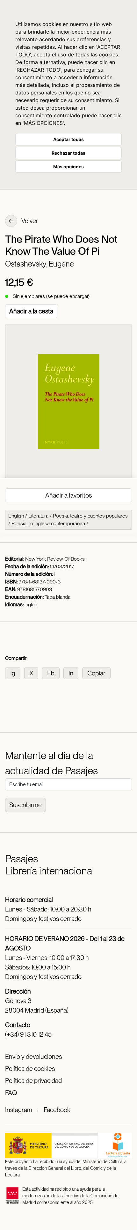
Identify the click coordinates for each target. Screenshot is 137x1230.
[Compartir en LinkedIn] (72, 673)
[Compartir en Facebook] (52, 673)
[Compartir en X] (33, 673)
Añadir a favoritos (68, 495)
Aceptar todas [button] (68, 139)
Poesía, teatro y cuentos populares (90, 516)
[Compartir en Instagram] (14, 673)
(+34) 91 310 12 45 (28, 1034)
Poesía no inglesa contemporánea (48, 523)
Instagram (18, 1110)
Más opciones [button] (68, 166)
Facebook (57, 1110)
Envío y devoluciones (33, 1056)
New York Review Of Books (55, 559)
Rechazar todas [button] (68, 153)
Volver (29, 221)
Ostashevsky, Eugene (39, 263)
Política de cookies (30, 1068)
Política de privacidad (33, 1081)
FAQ (11, 1093)
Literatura (38, 516)
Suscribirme (25, 805)
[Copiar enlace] (97, 673)
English (16, 516)
